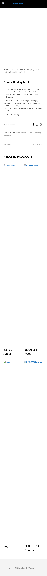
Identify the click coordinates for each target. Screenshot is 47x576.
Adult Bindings (36, 133)
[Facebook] (34, 125)
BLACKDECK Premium (31, 548)
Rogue (7, 546)
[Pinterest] (41, 125)
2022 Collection (17, 70)
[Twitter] (38, 125)
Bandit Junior (8, 352)
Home (6, 70)
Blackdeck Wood (30, 352)
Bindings (29, 70)
